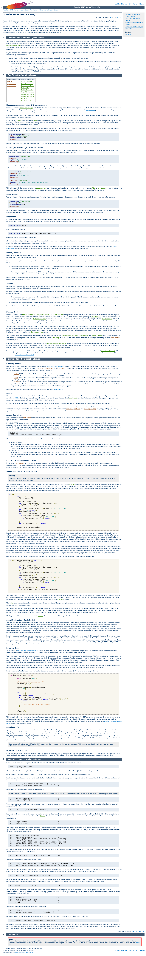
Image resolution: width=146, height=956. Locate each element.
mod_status (11, 86)
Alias (93, 188)
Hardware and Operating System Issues (132, 15)
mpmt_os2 (49, 368)
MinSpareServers (27, 96)
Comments (128, 34)
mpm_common (11, 84)
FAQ (130, 4)
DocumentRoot (41, 188)
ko (117, 17)
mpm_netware (41, 368)
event (16, 378)
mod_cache (27, 418)
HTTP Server (14, 10)
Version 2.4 (33, 10)
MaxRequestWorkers (13, 45)
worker (16, 374)
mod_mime (69, 409)
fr (114, 17)
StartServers (26, 100)
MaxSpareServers (27, 94)
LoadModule (73, 398)
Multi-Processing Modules (55, 366)
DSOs (17, 398)
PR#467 (19, 543)
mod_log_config (90, 409)
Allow (18, 121)
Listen (71, 484)
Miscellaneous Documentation (48, 10)
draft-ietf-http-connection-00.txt (27, 650)
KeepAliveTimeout (28, 92)
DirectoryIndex (27, 84)
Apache (5, 10)
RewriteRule (102, 188)
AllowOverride (26, 82)
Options (24, 98)
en (110, 17)
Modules (117, 4)
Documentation (24, 10)
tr (121, 17)
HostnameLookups (27, 86)
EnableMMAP (25, 88)
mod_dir (10, 82)
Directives (124, 4)
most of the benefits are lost (24, 355)
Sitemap (142, 4)
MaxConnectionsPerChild (56, 343)
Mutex (12, 603)
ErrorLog (55, 338)
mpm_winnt (61, 368)
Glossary (135, 4)
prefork (17, 382)
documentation (59, 389)
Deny (35, 121)
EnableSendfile (27, 90)
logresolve (90, 110)
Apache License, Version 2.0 (24, 952)
